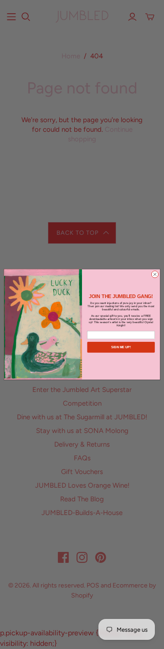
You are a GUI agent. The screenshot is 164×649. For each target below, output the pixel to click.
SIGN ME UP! (121, 347)
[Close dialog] (154, 274)
